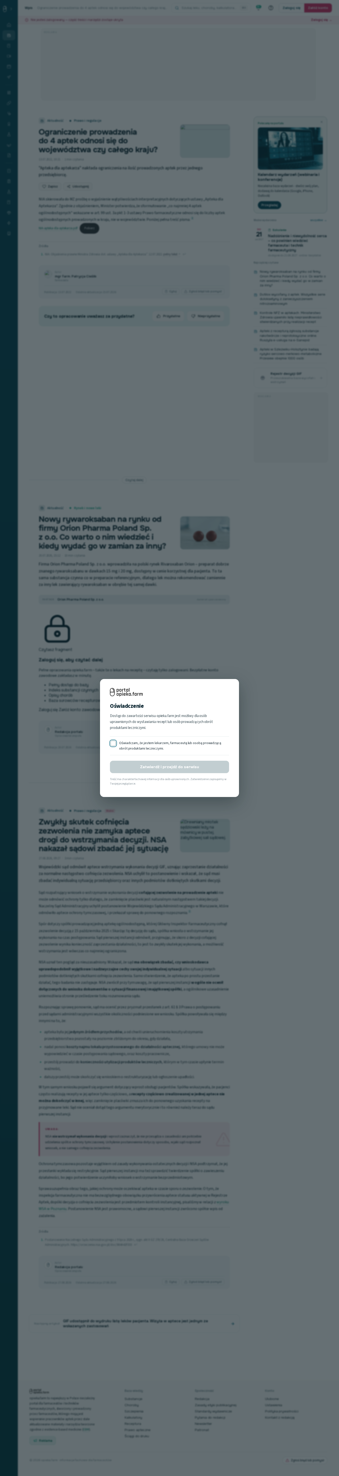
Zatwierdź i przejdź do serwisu (169, 766)
